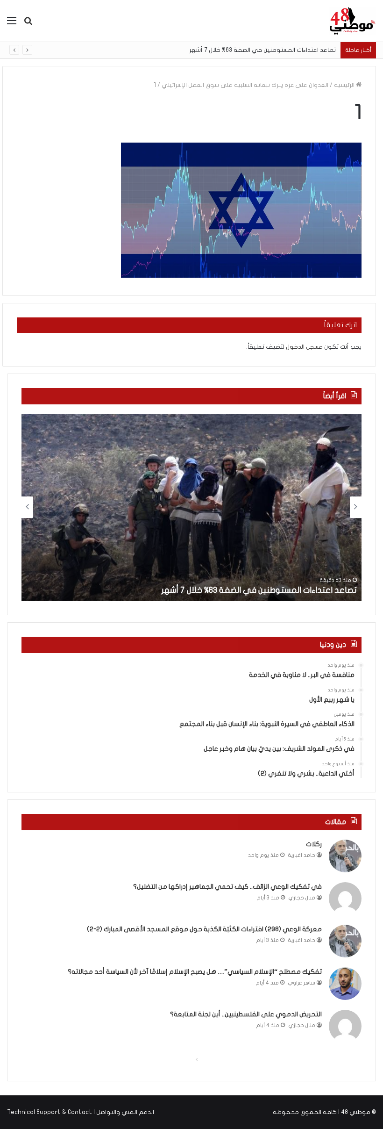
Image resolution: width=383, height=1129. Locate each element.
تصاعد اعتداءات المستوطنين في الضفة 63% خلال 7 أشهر (262, 50)
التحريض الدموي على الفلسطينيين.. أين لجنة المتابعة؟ (246, 1014)
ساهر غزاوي (301, 982)
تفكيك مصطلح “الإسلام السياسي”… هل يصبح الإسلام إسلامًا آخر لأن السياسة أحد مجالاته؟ (195, 971)
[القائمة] (11, 24)
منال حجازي (302, 897)
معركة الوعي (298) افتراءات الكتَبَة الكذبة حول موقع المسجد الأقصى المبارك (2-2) (204, 929)
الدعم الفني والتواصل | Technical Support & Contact (80, 1112)
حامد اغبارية (301, 855)
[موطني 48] (352, 21)
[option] (191, 507)
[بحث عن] (28, 24)
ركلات (314, 844)
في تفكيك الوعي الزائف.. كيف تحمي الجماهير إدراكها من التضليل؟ (227, 886)
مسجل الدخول (304, 347)
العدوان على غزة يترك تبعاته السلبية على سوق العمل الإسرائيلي (245, 85)
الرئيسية (345, 85)
